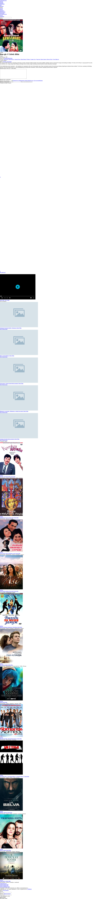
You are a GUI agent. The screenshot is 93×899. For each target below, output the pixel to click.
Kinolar (1, 1)
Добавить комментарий (4, 81)
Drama (1, 9)
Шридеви (6, 59)
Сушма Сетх (33, 59)
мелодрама (9, 61)
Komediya (2, 10)
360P (1, 300)
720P (6, 300)
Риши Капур (11, 59)
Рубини (28, 59)
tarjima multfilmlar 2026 (5, 886)
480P (3, 300)
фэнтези (4, 61)
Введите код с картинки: (5, 79)
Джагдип (38, 59)
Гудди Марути (56, 59)
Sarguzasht (2, 13)
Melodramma (2, 11)
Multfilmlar (2, 3)
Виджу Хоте (49, 59)
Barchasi (1, 6)
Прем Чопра (23, 59)
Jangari (1, 8)
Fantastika (2, 16)
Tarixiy (1, 15)
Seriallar (1, 2)
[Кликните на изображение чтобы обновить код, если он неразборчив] (27, 80)
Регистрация (5, 890)
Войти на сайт (3, 897)
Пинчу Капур (43, 59)
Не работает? (3, 272)
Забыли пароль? (7, 893)
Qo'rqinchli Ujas (3, 14)
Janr (1, 5)
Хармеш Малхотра (8, 58)
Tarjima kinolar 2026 (4, 884)
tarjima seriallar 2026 (4, 885)
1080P (8, 300)
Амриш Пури (17, 59)
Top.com (3, 0)
